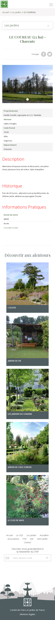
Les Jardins (16, 12)
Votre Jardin (42, 538)
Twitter (50, 54)
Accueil (5, 12)
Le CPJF (19, 535)
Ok (47, 558)
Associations (13, 538)
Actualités (44, 535)
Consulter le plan (11, 227)
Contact (27, 542)
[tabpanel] (27, 84)
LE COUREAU (30, 12)
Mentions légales (27, 614)
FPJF (25, 538)
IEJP (32, 538)
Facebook (44, 54)
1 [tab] (27, 99)
